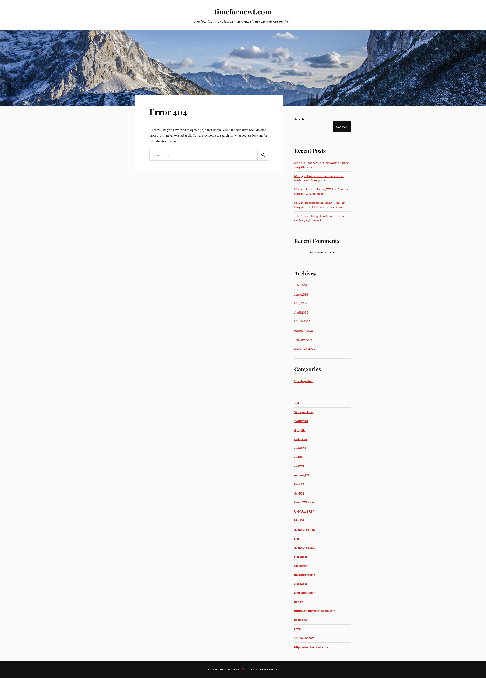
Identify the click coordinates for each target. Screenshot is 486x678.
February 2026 (303, 330)
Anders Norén (269, 669)
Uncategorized (303, 381)
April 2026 (301, 312)
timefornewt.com (243, 11)
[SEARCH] (263, 155)
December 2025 (304, 348)
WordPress (232, 669)
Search (299, 119)
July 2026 (300, 285)
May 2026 (301, 303)
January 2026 (303, 339)
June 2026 (301, 294)
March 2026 (302, 321)
